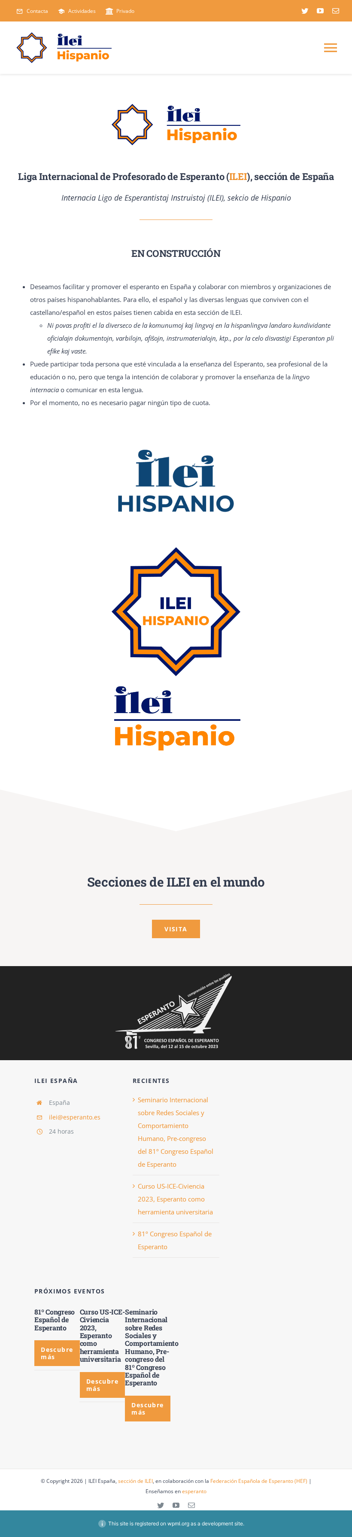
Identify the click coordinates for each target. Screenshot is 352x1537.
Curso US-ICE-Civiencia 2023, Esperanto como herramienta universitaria (175, 1199)
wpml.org (178, 1523)
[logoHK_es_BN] (176, 973)
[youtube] (320, 10)
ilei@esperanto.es (74, 1117)
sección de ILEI (135, 1481)
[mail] (335, 10)
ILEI (238, 176)
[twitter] (304, 10)
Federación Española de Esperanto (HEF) (258, 1481)
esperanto (194, 1491)
